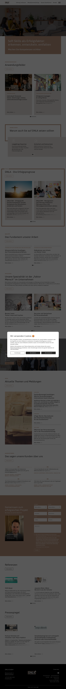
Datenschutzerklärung (15, 347)
